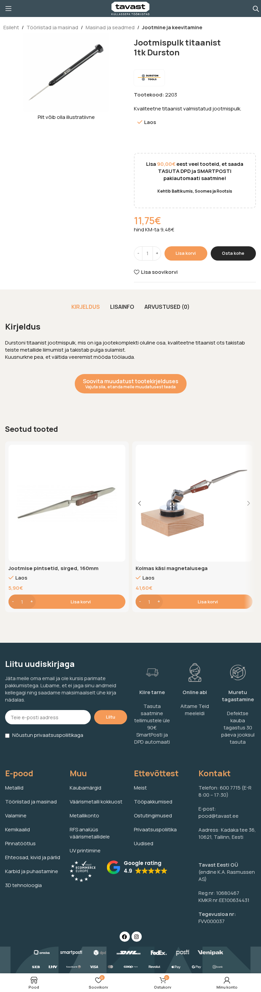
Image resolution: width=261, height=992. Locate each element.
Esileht (11, 27)
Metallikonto (84, 815)
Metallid (14, 787)
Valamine (16, 815)
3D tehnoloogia (23, 885)
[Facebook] (125, 937)
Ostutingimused (153, 815)
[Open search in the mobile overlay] (256, 9)
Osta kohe (233, 253)
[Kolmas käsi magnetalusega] (194, 503)
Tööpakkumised (153, 801)
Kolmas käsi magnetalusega (172, 568)
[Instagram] (137, 937)
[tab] (85, 307)
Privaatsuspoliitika (155, 829)
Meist (140, 787)
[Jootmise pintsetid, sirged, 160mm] (66, 503)
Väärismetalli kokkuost (96, 801)
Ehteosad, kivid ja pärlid (32, 857)
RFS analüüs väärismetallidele (90, 833)
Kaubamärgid (85, 787)
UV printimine (85, 850)
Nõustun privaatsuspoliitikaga (47, 735)
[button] (66, 602)
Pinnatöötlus (20, 843)
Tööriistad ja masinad (52, 27)
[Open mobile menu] (8, 8)
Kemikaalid (17, 829)
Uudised (143, 843)
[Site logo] (130, 8)
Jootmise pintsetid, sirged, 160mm (53, 568)
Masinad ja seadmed (110, 27)
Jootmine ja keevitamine (172, 27)
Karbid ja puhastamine (31, 871)
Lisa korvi (186, 253)
